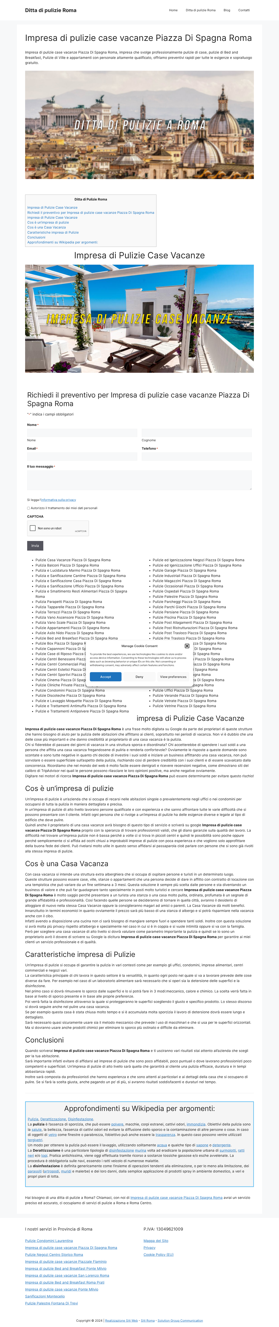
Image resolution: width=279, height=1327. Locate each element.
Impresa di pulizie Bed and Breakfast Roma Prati (64, 1282)
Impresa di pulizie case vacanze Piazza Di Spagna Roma (177, 1198)
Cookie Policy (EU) (159, 1255)
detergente (221, 1145)
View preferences (173, 677)
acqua (162, 1145)
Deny (139, 677)
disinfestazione (121, 1150)
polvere (117, 1124)
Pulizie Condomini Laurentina (49, 1241)
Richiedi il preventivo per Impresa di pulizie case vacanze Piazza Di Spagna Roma (90, 213)
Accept (105, 677)
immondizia (196, 1124)
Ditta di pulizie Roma (51, 10)
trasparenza (165, 1135)
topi (44, 1155)
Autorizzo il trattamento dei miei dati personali (64, 508)
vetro (52, 1135)
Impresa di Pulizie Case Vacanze (52, 207)
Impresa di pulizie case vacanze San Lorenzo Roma (67, 1275)
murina (140, 1150)
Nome (31, 440)
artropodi (51, 1171)
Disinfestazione (80, 1119)
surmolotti (228, 1150)
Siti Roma (148, 1321)
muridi (66, 1171)
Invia (35, 546)
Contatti (244, 10)
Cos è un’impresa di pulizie (48, 222)
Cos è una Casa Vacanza (46, 227)
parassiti (35, 1171)
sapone (202, 1145)
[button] (187, 646)
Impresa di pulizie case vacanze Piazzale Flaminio (66, 1262)
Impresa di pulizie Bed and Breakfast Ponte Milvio (65, 1269)
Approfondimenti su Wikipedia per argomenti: (62, 242)
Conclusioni (36, 237)
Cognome (149, 440)
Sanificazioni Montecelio (45, 1296)
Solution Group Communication (180, 1321)
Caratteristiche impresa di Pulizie (53, 232)
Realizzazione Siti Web (121, 1321)
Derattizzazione (53, 1119)
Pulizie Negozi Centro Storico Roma (54, 1255)
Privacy (149, 1248)
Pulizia (33, 1119)
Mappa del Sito (156, 1241)
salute (37, 1130)
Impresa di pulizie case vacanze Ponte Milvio (61, 1289)
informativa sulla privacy (58, 500)
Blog (227, 10)
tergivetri (35, 1140)
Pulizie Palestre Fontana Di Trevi (51, 1303)
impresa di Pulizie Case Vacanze (52, 217)
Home (173, 10)
